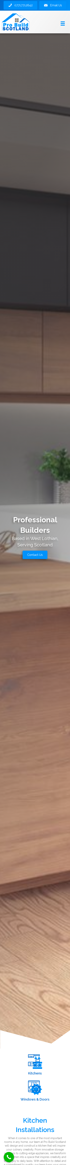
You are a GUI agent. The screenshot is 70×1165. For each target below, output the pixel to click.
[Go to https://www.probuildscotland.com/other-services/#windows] (35, 1091)
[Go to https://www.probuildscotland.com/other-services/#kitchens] (35, 1065)
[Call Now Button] (9, 1157)
